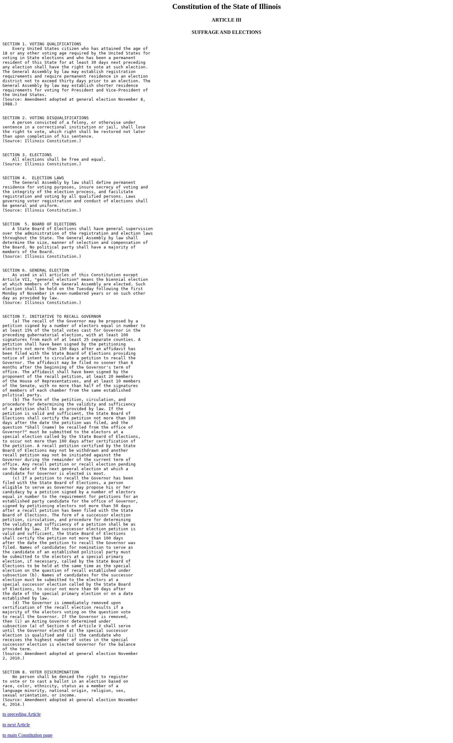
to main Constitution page (27, 735)
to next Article (16, 724)
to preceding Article (21, 714)
